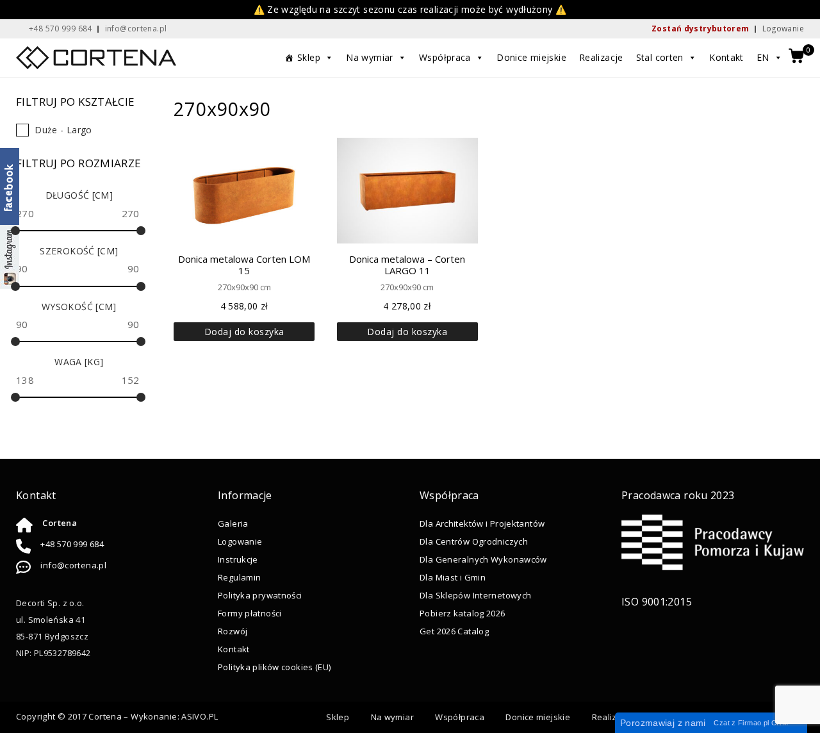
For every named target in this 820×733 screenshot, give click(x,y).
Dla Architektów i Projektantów (482, 523)
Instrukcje (238, 559)
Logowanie (783, 28)
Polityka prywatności (260, 595)
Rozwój (232, 631)
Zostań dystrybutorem (701, 28)
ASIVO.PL (199, 716)
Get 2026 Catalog (454, 631)
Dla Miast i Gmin (453, 577)
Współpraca (445, 57)
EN (763, 57)
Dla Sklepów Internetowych (475, 595)
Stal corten (660, 57)
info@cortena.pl (73, 565)
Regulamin (239, 577)
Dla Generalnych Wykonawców (483, 559)
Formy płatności (250, 613)
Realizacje (601, 57)
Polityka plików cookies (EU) (274, 667)
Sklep (308, 57)
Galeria (233, 523)
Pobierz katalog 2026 (462, 613)
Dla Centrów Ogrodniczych (474, 541)
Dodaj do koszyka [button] (244, 331)
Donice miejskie (531, 57)
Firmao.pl (753, 723)
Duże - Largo (63, 130)
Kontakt (726, 57)
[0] (796, 57)
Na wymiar (369, 57)
